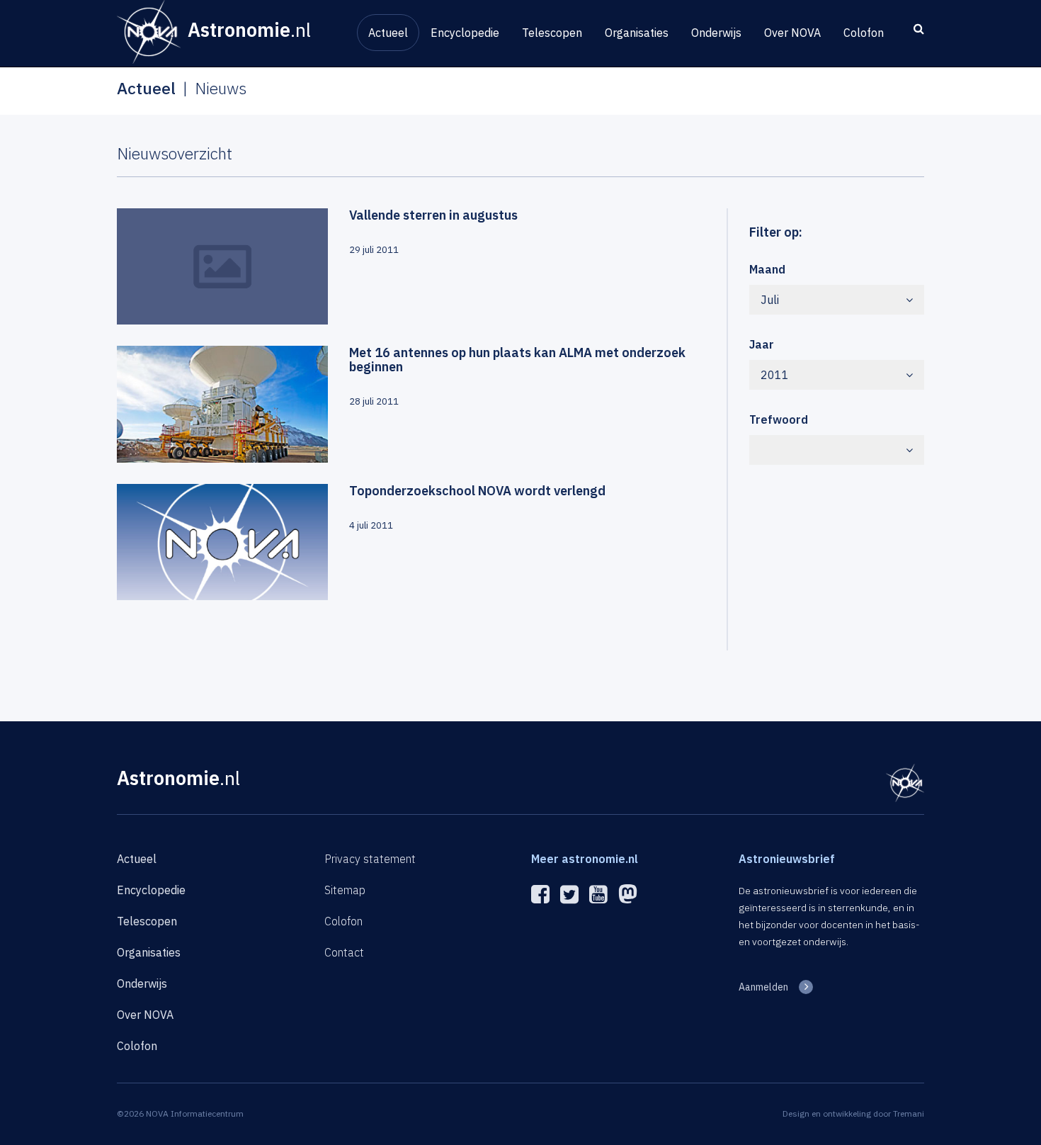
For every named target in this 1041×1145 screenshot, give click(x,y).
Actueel (388, 33)
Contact (344, 952)
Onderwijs (716, 33)
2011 (775, 375)
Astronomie (178, 777)
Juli (770, 300)
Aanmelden (763, 987)
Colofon (863, 33)
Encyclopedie (465, 33)
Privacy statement (370, 859)
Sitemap (344, 890)
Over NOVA (792, 33)
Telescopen (552, 33)
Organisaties (637, 33)
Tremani (908, 1113)
